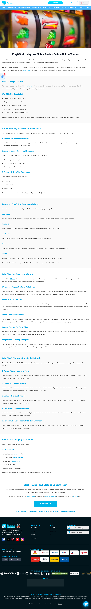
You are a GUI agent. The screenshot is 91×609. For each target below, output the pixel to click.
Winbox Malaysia (20, 511)
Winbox (13, 60)
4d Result (52, 527)
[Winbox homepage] (18, 526)
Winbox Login (32, 511)
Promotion (46, 7)
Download (56, 7)
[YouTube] (17, 539)
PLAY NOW (44, 504)
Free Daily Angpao (24, 7)
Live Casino (72, 7)
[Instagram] (22, 539)
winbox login (27, 70)
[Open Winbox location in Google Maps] (45, 582)
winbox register (18, 457)
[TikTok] (13, 539)
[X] (8, 539)
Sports (81, 7)
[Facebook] (3, 539)
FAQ (51, 534)
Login (71, 3)
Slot (63, 7)
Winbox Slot (55, 511)
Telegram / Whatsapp (76, 532)
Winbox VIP (34, 538)
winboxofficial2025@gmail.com (79, 528)
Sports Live (35, 7)
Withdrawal (53, 531)
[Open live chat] (86, 604)
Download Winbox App (68, 511)
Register (55, 3)
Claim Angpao (11, 7)
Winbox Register (44, 511)
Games (33, 534)
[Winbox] (7, 3)
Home (3, 7)
